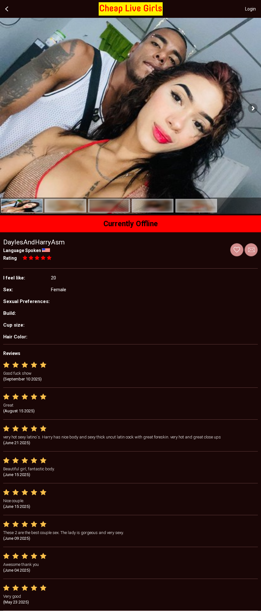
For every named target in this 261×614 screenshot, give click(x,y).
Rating (10, 258)
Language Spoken (22, 250)
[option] (22, 206)
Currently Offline (130, 224)
